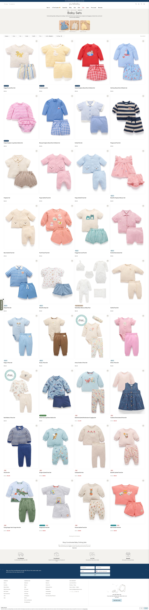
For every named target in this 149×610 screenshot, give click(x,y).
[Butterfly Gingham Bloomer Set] (127, 171)
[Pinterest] (78, 591)
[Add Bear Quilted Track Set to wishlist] (36, 206)
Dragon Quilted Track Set (45, 472)
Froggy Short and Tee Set (81, 252)
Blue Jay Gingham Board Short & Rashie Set (49, 143)
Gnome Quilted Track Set (81, 527)
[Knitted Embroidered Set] (127, 226)
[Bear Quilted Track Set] (21, 226)
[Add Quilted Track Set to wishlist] (143, 261)
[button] (1, 305)
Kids (75, 7)
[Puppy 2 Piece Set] (21, 336)
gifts (70, 546)
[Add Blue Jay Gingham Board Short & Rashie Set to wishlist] (72, 96)
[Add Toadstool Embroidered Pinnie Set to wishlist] (143, 370)
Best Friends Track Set (115, 527)
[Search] (136, 4)
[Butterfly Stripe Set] (56, 281)
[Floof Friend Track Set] (56, 226)
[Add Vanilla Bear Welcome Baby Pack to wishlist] (107, 261)
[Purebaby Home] (74, 4)
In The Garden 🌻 (56, 7)
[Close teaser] (3, 299)
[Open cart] (144, 4)
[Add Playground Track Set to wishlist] (143, 96)
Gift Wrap (26, 593)
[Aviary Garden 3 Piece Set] (92, 336)
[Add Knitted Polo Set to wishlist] (107, 96)
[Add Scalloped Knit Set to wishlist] (107, 425)
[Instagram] (72, 591)
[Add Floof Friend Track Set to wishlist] (72, 206)
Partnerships (48, 593)
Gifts (79, 7)
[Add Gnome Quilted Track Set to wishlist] (107, 480)
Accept (146, 608)
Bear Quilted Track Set (9, 252)
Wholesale (48, 589)
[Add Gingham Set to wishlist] (36, 151)
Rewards (100, 7)
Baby (70, 7)
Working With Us (49, 587)
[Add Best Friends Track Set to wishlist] (143, 480)
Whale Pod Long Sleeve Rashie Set (47, 417)
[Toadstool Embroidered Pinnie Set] (127, 391)
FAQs (25, 587)
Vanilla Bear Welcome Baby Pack (82, 307)
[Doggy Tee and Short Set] (21, 61)
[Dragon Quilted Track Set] (56, 446)
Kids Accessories (7, 593)
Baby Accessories (7, 589)
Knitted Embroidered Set (116, 252)
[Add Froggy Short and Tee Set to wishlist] (107, 206)
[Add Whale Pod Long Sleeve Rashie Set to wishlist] (72, 370)
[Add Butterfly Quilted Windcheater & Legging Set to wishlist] (107, 370)
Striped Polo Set (7, 307)
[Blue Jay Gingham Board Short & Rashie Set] (56, 116)
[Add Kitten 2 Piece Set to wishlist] (143, 316)
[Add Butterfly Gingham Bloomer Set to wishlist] (143, 151)
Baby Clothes (6, 587)
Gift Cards (26, 591)
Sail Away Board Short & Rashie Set (118, 88)
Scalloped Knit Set (79, 472)
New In (48, 7)
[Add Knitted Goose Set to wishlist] (72, 41)
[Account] (139, 4)
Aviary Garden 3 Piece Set (81, 362)
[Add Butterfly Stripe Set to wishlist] (72, 261)
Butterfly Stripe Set (43, 307)
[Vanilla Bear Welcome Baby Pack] (92, 281)
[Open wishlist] (141, 4)
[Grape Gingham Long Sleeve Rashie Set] (21, 116)
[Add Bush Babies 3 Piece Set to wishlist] (36, 370)
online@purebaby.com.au (77, 589)
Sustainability (48, 591)
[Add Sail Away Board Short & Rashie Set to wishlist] (143, 41)
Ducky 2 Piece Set (43, 362)
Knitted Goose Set (43, 88)
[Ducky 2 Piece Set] (56, 336)
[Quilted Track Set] (127, 281)
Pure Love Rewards (28, 600)
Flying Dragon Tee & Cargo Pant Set (12, 527)
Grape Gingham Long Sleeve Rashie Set (13, 143)
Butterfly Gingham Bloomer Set (117, 197)
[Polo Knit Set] (21, 446)
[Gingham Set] (21, 171)
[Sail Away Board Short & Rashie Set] (127, 61)
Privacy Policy (85, 608)
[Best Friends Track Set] (127, 501)
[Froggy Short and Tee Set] (92, 226)
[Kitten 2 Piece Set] (127, 336)
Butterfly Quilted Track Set (116, 472)
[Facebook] (70, 591)
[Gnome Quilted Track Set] (92, 501)
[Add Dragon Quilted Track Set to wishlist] (72, 425)
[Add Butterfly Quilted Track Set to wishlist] (143, 425)
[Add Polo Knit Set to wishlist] (36, 425)
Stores (25, 597)
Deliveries (26, 582)
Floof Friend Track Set (44, 252)
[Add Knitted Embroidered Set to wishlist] (143, 206)
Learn (87, 7)
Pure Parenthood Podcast (50, 595)
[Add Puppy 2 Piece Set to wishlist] (36, 316)
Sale (83, 7)
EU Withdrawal (27, 602)
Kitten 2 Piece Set (114, 362)
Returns (25, 585)
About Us (47, 582)
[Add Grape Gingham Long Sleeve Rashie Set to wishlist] (36, 96)
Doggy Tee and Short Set (9, 88)
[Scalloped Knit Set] (92, 446)
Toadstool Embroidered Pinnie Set (118, 417)
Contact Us (48, 585)
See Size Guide (117, 600)
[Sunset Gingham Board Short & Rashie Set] (92, 61)
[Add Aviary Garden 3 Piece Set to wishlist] (107, 316)
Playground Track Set (115, 143)
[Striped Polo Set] (21, 281)
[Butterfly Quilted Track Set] (127, 446)
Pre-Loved (93, 7)
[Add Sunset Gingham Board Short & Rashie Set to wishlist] (107, 41)
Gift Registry (26, 595)
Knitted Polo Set (78, 143)
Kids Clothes (6, 591)
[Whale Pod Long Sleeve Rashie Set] (56, 391)
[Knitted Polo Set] (92, 116)
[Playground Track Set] (127, 116)
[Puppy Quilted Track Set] (56, 171)
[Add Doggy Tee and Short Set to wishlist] (36, 41)
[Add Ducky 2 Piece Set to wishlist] (72, 316)
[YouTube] (76, 591)
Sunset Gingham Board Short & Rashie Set (85, 88)
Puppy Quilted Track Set (45, 197)
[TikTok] (74, 591)
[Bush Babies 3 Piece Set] (21, 391)
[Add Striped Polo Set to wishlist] (36, 261)
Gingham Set (7, 197)
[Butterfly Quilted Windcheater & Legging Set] (92, 391)
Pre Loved (26, 589)
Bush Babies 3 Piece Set (9, 417)
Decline (142, 608)
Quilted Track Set (114, 307)
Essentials (65, 7)
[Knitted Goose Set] (56, 61)
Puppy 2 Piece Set (8, 362)
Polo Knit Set (7, 472)
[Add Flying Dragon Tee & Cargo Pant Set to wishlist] (36, 480)
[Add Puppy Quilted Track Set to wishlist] (72, 151)
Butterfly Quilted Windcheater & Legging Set (85, 417)
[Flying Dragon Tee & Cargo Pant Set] (21, 501)
